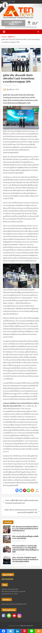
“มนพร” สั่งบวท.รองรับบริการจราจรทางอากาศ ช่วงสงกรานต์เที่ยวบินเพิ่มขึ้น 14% (20, 511)
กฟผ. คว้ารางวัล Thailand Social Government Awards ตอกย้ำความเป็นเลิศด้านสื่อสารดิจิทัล (25, 559)
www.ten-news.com (26, 626)
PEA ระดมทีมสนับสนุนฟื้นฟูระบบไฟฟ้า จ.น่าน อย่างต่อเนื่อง (25, 537)
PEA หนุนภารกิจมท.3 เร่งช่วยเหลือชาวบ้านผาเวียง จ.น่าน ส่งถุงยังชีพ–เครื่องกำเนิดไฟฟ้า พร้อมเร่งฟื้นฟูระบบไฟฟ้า (25, 549)
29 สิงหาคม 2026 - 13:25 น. (19, 533)
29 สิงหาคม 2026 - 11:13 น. (19, 564)
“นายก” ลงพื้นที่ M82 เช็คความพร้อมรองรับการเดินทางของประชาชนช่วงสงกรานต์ (21, 501)
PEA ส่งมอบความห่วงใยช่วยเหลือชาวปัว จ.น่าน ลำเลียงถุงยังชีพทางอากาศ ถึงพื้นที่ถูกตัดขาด (25, 528)
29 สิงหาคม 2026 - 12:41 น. (19, 554)
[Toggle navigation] (4, 31)
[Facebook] (17, 490)
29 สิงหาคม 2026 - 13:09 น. (19, 541)
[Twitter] (21, 490)
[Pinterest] (24, 490)
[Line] (28, 490)
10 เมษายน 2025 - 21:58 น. (10, 85)
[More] (32, 490)
